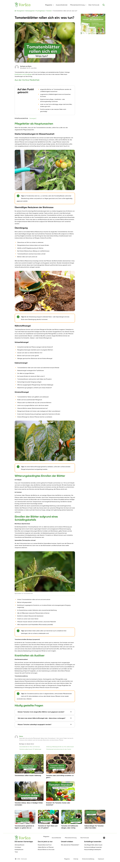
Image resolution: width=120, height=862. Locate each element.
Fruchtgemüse (40, 11)
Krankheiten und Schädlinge (23, 74)
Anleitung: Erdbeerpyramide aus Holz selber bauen (60, 746)
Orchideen (18, 847)
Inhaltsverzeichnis (25, 118)
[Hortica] (23, 4)
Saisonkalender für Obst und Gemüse (29, 746)
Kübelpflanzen (19, 849)
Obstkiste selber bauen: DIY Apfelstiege (30, 749)
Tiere (16, 852)
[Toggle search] (103, 5)
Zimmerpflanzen (19, 845)
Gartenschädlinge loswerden (93, 847)
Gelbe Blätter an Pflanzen (46, 847)
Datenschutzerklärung (88, 859)
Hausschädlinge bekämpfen (92, 849)
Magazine (67, 859)
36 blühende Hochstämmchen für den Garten (58, 749)
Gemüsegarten (30, 11)
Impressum (101, 859)
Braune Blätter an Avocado (46, 849)
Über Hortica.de (93, 5)
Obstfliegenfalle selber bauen (93, 845)
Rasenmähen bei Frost (45, 845)
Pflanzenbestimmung (77, 5)
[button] (53, 5)
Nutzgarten (20, 11)
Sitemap (76, 859)
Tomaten (49, 11)
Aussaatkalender (62, 5)
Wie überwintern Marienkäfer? (70, 845)
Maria (21, 736)
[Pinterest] (104, 838)
